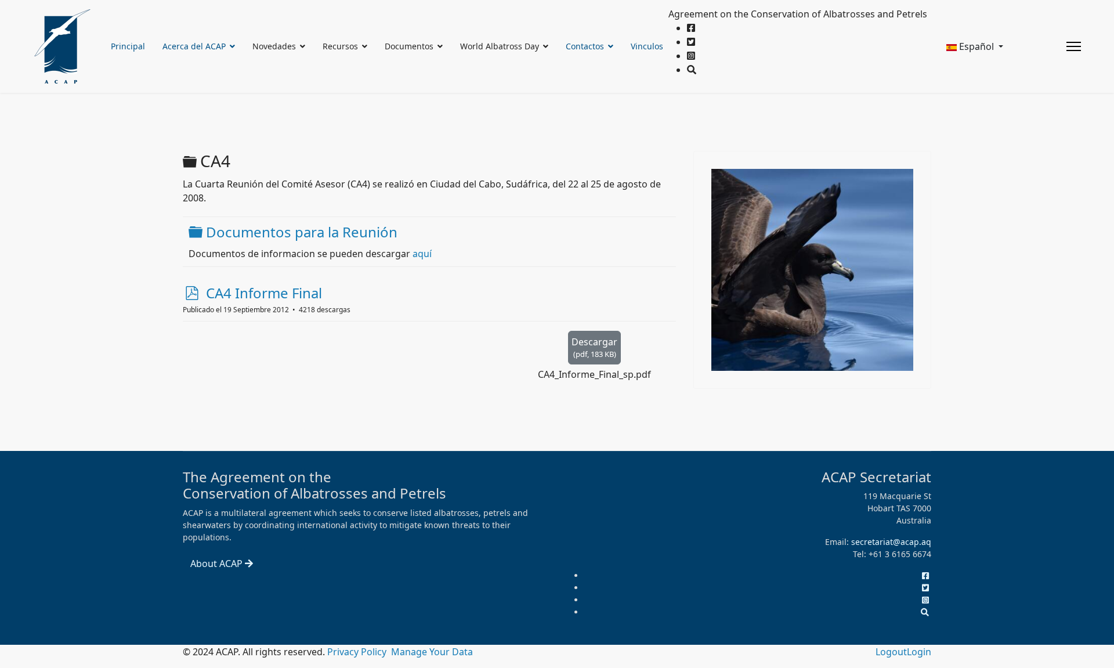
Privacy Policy (358, 651)
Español (976, 46)
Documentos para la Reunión (301, 231)
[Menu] (1073, 46)
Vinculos (647, 46)
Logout (891, 651)
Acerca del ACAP (194, 46)
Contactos (585, 46)
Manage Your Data (432, 651)
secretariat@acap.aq (891, 541)
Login (919, 651)
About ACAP (217, 563)
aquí (422, 253)
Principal (128, 46)
